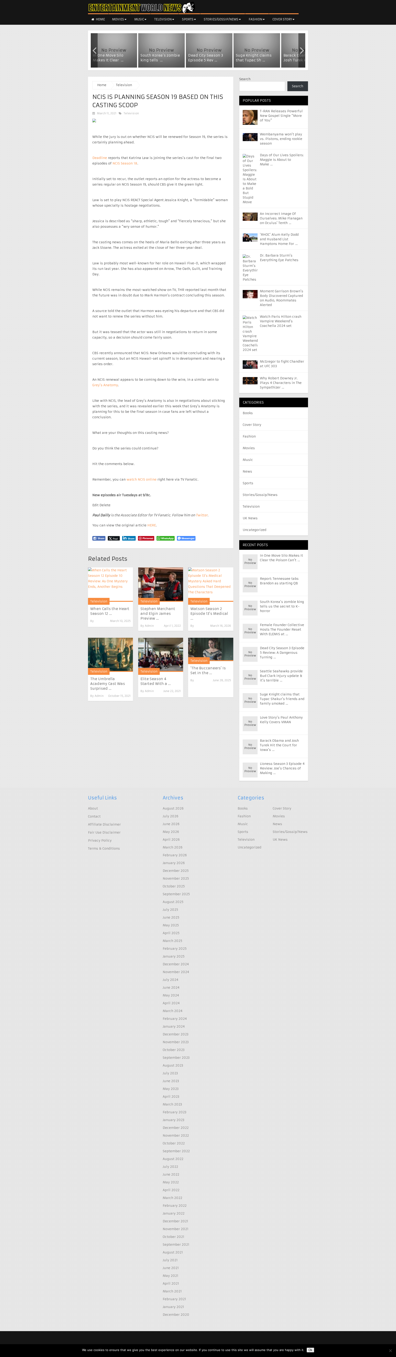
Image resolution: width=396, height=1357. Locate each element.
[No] (390, 1350)
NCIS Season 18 (125, 163)
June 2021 (171, 1268)
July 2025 (170, 910)
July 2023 (170, 1073)
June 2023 (171, 1081)
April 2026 (171, 839)
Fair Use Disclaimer (104, 832)
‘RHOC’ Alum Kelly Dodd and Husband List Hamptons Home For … (279, 239)
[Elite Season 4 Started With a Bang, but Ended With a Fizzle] (160, 655)
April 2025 (171, 933)
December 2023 (175, 1034)
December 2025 (176, 871)
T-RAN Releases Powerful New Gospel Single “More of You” (281, 115)
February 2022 (175, 1206)
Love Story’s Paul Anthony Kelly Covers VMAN (281, 719)
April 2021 (171, 1283)
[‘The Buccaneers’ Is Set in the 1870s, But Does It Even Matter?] (210, 649)
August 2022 (173, 1159)
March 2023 (172, 1104)
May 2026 (171, 832)
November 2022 (176, 1135)
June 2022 (171, 1174)
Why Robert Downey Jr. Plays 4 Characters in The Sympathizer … (281, 382)
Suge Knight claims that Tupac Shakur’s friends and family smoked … (282, 699)
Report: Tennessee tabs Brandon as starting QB (279, 581)
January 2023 (173, 1120)
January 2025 (173, 956)
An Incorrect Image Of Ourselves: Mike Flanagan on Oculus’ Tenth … (281, 218)
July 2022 (170, 1167)
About (93, 808)
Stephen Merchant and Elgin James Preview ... (157, 614)
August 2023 (173, 1065)
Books (248, 413)
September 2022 (176, 1151)
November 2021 (175, 1229)
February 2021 (174, 1299)
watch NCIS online (141, 479)
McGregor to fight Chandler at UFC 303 (282, 363)
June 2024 (171, 987)
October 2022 (174, 1143)
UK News (250, 518)
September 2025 (176, 894)
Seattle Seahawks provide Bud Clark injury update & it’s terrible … (281, 675)
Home (100, 19)
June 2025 (171, 917)
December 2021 (175, 1221)
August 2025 (173, 902)
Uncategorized (254, 530)
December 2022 (176, 1128)
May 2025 (171, 925)
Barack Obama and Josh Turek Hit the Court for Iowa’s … (279, 745)
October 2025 (174, 886)
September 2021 (176, 1244)
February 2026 (175, 855)
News (247, 471)
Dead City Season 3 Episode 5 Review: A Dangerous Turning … (282, 652)
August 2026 (173, 808)
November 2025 (176, 878)
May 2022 (171, 1182)
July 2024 (170, 980)
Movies (118, 19)
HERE (151, 525)
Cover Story (282, 19)
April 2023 (171, 1096)
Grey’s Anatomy (105, 385)
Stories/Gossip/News (221, 19)
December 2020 (176, 1315)
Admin (149, 625)
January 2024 (174, 1026)
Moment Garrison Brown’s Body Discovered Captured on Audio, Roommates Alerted (281, 298)
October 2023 (173, 1050)
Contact (94, 816)
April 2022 (171, 1190)
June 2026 (171, 824)
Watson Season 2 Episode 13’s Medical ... (209, 614)
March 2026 (172, 847)
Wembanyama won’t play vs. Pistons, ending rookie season (281, 138)
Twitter (202, 515)
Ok (310, 1350)
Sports (188, 19)
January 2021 (173, 1307)
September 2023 (176, 1058)
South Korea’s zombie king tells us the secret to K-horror (282, 606)
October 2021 (173, 1237)
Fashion (256, 19)
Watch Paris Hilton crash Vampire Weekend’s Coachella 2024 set (280, 321)
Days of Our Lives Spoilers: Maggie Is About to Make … (282, 159)
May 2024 (171, 995)
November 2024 (176, 972)
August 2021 (173, 1252)
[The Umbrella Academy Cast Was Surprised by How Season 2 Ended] (110, 655)
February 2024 (175, 1019)
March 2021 (172, 1291)
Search (244, 79)
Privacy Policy (100, 840)
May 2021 (170, 1276)
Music (139, 19)
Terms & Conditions (104, 848)
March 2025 (172, 941)
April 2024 (171, 1003)
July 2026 (170, 816)
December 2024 (176, 964)
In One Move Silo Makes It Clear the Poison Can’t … (281, 557)
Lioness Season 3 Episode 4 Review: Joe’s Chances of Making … (282, 768)
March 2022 (172, 1198)
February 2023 (174, 1112)
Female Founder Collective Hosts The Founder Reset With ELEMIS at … (282, 629)
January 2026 (174, 863)
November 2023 (176, 1042)
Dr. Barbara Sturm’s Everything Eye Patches (279, 257)
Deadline (99, 158)
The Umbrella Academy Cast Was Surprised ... (107, 684)
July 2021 (170, 1260)
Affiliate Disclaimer (104, 824)
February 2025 (175, 949)
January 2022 (173, 1213)
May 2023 (171, 1089)
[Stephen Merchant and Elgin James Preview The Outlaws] (160, 584)
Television (163, 19)
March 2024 (172, 1011)
